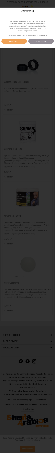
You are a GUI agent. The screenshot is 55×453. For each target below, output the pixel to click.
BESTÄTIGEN (14, 41)
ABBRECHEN (41, 41)
